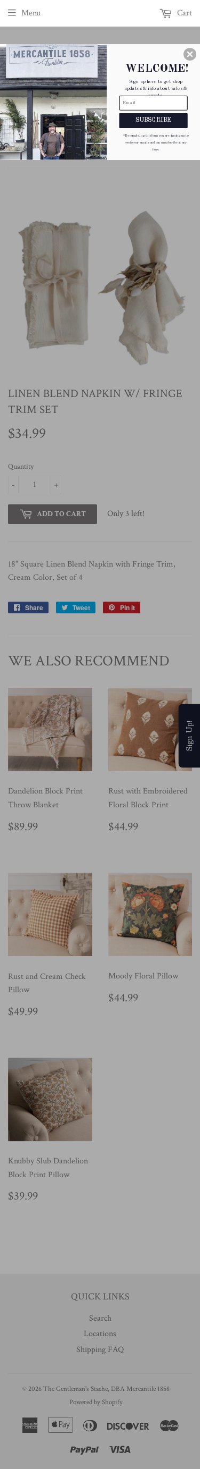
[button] (189, 53)
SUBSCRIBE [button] (153, 120)
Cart (183, 13)
